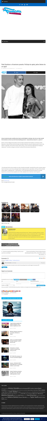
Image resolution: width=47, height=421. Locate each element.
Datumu (7, 260)
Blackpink (25, 388)
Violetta (40, 397)
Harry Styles (41, 390)
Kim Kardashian (41, 392)
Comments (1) (19, 68)
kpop (2, 393)
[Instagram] (6, 235)
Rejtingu (10, 260)
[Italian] (18, 291)
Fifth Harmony (21, 390)
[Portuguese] (17, 291)
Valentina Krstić (12, 68)
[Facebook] (5, 235)
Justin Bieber (13, 392)
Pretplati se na (3, 285)
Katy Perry (30, 392)
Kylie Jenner (7, 393)
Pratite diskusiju (44, 258)
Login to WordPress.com (23, 279)
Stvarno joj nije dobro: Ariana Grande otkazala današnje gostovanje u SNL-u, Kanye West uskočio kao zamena (35, 253)
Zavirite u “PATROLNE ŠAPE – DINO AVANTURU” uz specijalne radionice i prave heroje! (16, 364)
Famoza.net (6, 180)
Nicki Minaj (25, 395)
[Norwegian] (19, 291)
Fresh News (11, 243)
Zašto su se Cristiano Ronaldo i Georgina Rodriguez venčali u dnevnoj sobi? (16, 341)
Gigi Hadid (25, 390)
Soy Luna (28, 397)
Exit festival (17, 390)
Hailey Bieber (35, 390)
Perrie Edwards (38, 395)
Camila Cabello (34, 388)
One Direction (31, 395)
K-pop (19, 392)
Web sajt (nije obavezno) (35, 281)
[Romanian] (9, 291)
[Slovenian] (5, 291)
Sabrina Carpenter (4, 397)
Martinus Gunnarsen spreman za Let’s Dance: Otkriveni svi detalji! (16, 333)
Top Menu (6, 1)
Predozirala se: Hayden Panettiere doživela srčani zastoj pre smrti (15, 349)
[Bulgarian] (8, 291)
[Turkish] (12, 291)
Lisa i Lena (18, 393)
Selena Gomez (13, 397)
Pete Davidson (16, 245)
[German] (3, 291)
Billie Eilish (21, 388)
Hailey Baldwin (30, 390)
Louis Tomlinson (29, 393)
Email (17, 281)
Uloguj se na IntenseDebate (16, 279)
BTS (29, 388)
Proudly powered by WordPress (7, 413)
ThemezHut (23, 413)
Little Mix (23, 393)
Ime (2, 281)
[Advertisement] (23, 27)
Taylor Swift (34, 397)
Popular (16, 243)
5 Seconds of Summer (4, 388)
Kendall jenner (35, 392)
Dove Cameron (8, 390)
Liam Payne (14, 393)
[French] (14, 291)
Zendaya (5, 399)
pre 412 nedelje (14, 262)
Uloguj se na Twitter (29, 279)
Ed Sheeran (13, 390)
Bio (3, 226)
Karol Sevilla (26, 392)
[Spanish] (11, 291)
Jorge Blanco (4, 392)
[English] (2, 291)
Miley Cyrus (15, 395)
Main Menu (6, 41)
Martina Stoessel (7, 395)
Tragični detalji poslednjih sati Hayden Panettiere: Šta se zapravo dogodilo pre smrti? (15, 324)
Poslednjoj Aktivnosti (15, 260)
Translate (6, 294)
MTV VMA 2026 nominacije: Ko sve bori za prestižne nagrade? (16, 357)
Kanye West (22, 392)
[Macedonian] (6, 291)
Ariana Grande (9, 245)
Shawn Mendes (22, 397)
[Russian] (15, 291)
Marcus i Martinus (38, 393)
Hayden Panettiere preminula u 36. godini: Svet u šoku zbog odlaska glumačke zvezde (16, 373)
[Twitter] (3, 235)
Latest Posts (9, 226)
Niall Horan (21, 395)
